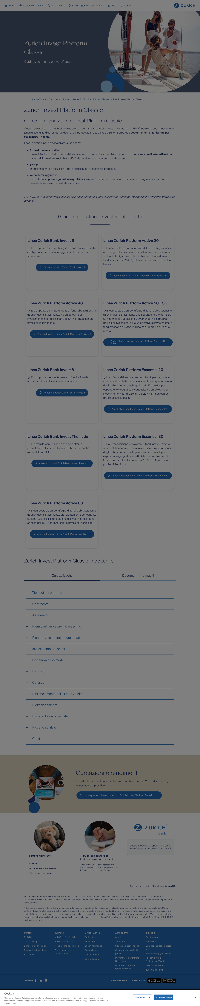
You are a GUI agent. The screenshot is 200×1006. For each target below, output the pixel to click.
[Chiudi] (196, 997)
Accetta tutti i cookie (164, 997)
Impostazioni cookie (142, 997)
